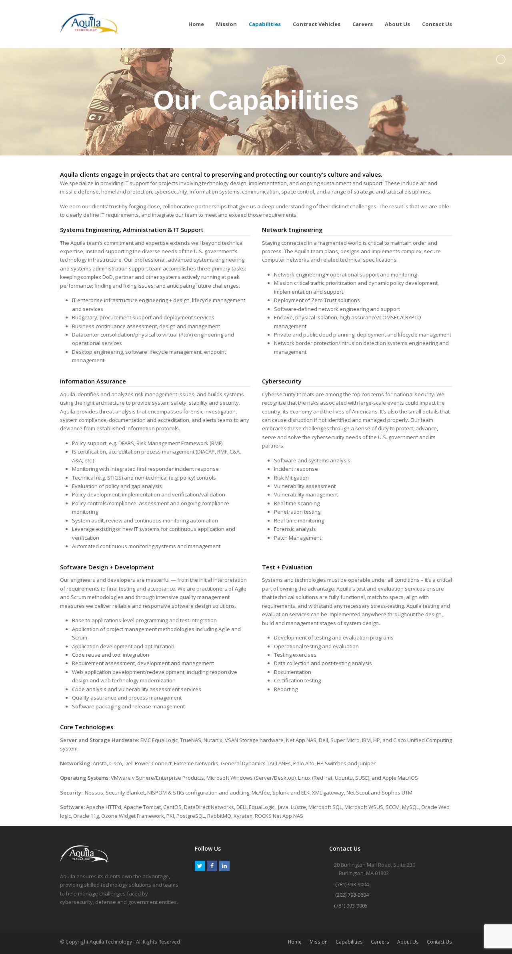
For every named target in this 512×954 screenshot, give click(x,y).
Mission (319, 941)
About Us (408, 941)
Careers (380, 941)
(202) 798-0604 (352, 894)
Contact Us (439, 941)
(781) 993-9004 (352, 884)
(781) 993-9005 (351, 905)
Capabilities (349, 941)
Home (295, 941)
